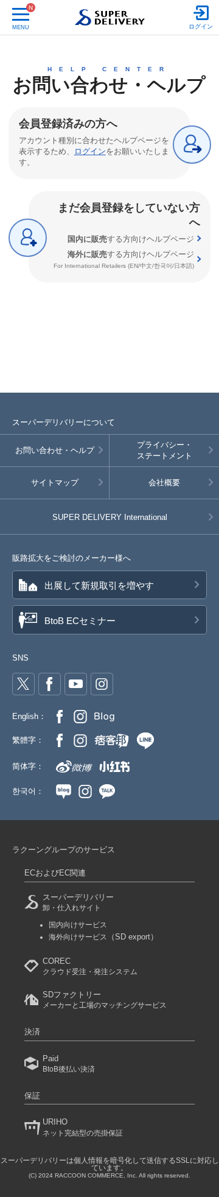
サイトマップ (54, 482)
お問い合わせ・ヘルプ (54, 450)
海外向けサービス (103, 937)
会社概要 (164, 482)
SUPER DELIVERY (109, 517)
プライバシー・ (164, 450)
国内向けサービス (78, 925)
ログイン (90, 151)
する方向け (131, 239)
